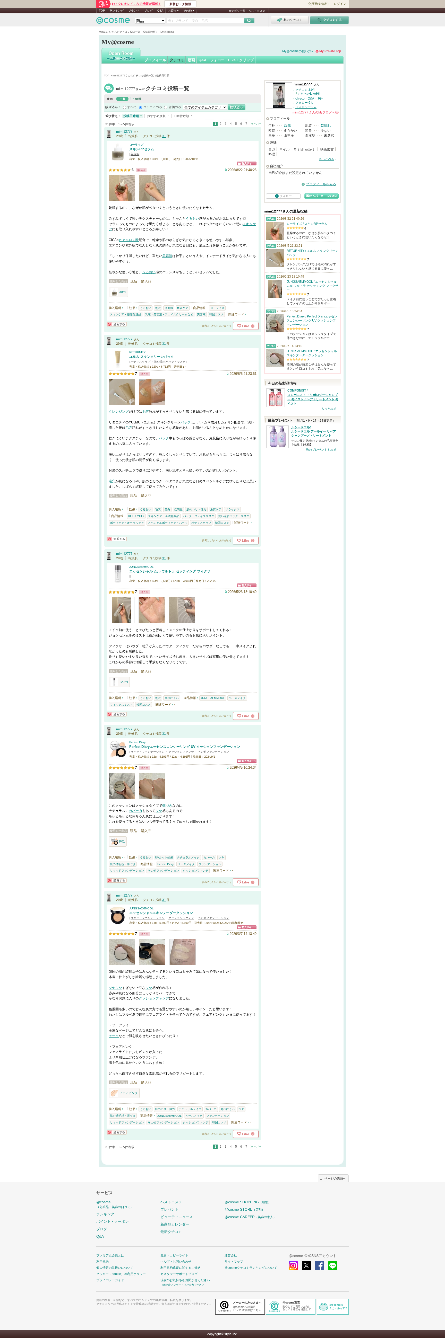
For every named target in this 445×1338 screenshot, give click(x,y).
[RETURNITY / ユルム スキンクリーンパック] (118, 366)
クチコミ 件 (305, 90)
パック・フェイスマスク (198, 516)
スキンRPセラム (141, 149)
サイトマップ (234, 1261)
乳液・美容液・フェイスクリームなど (169, 314)
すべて (132, 107)
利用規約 (102, 1261)
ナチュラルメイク (188, 857)
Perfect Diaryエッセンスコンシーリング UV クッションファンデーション (184, 747)
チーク (114, 1036)
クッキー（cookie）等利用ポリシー (121, 1274)
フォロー (217, 60)
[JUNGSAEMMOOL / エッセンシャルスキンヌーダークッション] (118, 922)
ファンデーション (210, 864)
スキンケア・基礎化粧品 (125, 314)
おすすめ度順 (156, 116)
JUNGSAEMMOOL (141, 566)
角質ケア (182, 307)
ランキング (116, 10)
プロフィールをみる (321, 184)
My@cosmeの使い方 (296, 51)
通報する (117, 324)
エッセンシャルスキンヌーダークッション (161, 913)
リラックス (232, 509)
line (332, 1265)
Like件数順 (181, 116)
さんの (315, 112)
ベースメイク (237, 697)
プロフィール (155, 60)
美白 (167, 509)
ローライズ (136, 144)
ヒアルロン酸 (129, 240)
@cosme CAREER (250, 1217)
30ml (122, 292)
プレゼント (169, 1209)
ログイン (340, 4)
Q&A (160, 10)
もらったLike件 (309, 93)
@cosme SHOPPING (248, 1202)
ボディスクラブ (140, 361)
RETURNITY (137, 352)
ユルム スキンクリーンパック (151, 357)
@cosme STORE (245, 1209)
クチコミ (177, 60)
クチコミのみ (152, 107)
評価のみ (175, 107)
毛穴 (158, 307)
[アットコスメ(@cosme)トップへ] (113, 22)
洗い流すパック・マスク (169, 361)
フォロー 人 (304, 102)
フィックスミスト (121, 704)
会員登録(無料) (318, 4)
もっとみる (326, 159)
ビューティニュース (176, 1217)
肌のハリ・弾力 (196, 509)
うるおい (192, 218)
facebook (319, 1265)
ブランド (134, 10)
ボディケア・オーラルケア (127, 522)
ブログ (148, 10)
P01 (122, 841)
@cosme (114, 1204)
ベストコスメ (256, 10)
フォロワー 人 (305, 107)
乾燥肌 (326, 125)
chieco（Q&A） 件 (309, 98)
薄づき (167, 806)
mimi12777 (153, 89)
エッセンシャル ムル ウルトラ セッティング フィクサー (171, 571)
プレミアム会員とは (110, 1255)
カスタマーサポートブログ (179, 1274)
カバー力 (135, 811)
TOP (102, 10)
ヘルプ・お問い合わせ (175, 1261)
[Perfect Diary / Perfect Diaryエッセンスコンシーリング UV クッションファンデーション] (118, 756)
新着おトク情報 (180, 4)
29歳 (287, 125)
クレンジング (119, 411)
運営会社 (231, 1255)
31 (164, 136)
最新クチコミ (171, 1232)
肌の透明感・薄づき (122, 864)
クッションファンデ (181, 751)
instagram (293, 1265)
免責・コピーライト (174, 1255)
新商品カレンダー (174, 1224)
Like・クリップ (241, 60)
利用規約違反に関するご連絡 (180, 1268)
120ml (123, 682)
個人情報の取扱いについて (114, 1268)
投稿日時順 (131, 116)
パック (186, 422)
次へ (254, 124)
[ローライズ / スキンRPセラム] (118, 158)
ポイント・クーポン (112, 1221)
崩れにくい (172, 697)
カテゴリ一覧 (236, 10)
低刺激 (169, 307)
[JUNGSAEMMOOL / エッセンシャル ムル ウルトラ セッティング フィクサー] (118, 580)
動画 (191, 60)
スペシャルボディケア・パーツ (167, 522)
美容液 (135, 154)
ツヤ (159, 811)
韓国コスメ (216, 314)
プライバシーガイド (110, 1280)
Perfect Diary (137, 742)
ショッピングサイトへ (246, 163)
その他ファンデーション (213, 751)
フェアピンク (128, 1093)
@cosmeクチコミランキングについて (251, 1268)
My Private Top (330, 51)
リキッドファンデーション (148, 751)
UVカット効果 (164, 857)
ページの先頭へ (335, 1178)
